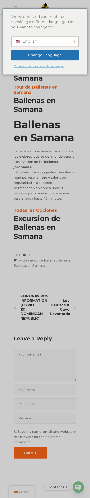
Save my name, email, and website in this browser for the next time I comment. (45, 437)
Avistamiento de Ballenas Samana (44, 260)
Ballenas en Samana (29, 266)
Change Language (45, 55)
